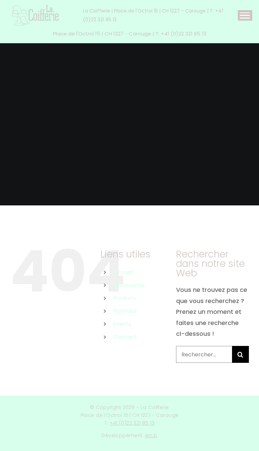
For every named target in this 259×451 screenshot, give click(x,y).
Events (122, 324)
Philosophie (129, 285)
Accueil (123, 272)
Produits (124, 298)
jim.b (151, 435)
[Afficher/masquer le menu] (245, 15)
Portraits (125, 311)
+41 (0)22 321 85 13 (132, 423)
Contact (125, 337)
